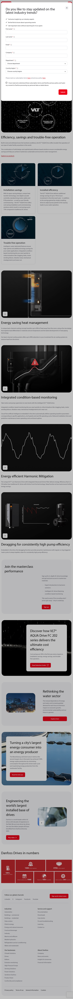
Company (9, 52)
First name (9, 29)
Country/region (11, 68)
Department (10, 60)
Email (8, 45)
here (29, 78)
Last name (9, 37)
